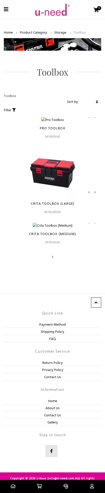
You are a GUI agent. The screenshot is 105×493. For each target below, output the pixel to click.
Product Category (33, 33)
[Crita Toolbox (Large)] (52, 193)
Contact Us (52, 377)
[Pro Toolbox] (52, 118)
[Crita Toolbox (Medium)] (52, 224)
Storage (60, 33)
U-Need (41, 478)
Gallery (52, 423)
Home (8, 33)
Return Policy (52, 363)
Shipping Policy (52, 332)
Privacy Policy (52, 370)
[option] (52, 172)
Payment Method (52, 325)
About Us (52, 408)
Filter (8, 110)
